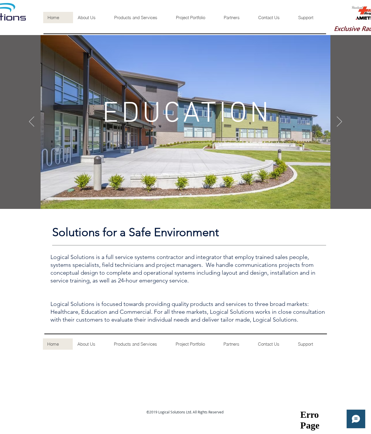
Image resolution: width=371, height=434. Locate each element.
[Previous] (31, 121)
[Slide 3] (191, 194)
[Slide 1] (180, 194)
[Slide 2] (185, 194)
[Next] (339, 121)
